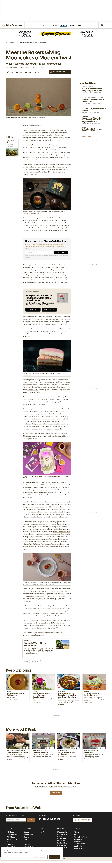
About (76, 832)
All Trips (43, 832)
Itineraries (27, 837)
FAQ (75, 834)
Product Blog (62, 843)
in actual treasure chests (61, 532)
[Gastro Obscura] (25, 34)
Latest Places (12, 834)
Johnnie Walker (32, 390)
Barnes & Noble (49, 309)
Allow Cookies (54, 857)
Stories (12, 42)
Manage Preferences (39, 857)
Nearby (10, 844)
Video (26, 842)
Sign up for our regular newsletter (33, 635)
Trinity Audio (32, 125)
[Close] (60, 848)
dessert (26, 661)
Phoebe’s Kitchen (46, 150)
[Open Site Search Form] (108, 25)
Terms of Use (78, 848)
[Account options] (102, 25)
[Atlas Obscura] (12, 25)
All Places (11, 832)
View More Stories (86, 136)
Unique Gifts (62, 845)
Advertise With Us (81, 837)
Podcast (27, 844)
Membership (62, 832)
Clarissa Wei (13, 68)
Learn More (56, 792)
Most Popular (12, 837)
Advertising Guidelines (78, 840)
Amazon (33, 309)
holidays (35, 661)
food (43, 661)
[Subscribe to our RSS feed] (58, 819)
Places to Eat (12, 839)
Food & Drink (28, 834)
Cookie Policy (79, 846)
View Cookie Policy (22, 852)
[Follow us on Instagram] (51, 819)
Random (10, 842)
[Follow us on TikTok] (48, 819)
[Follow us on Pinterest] (55, 819)
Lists (25, 839)
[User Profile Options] (102, 25)
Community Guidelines (61, 839)
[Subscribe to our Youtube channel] (44, 819)
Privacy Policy (58, 255)
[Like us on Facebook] (40, 819)
